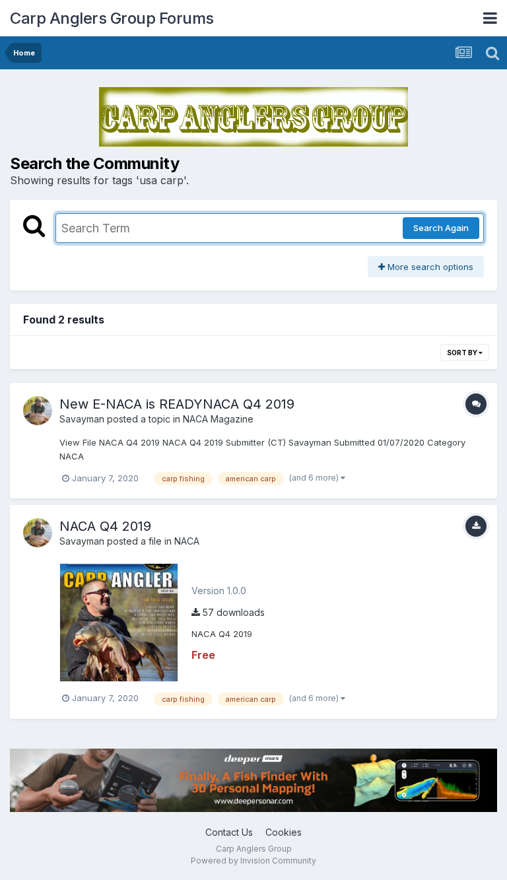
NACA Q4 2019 (105, 526)
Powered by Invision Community (253, 860)
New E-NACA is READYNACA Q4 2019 (176, 404)
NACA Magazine (218, 418)
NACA (186, 541)
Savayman (81, 418)
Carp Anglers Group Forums (112, 18)
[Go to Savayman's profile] (37, 410)
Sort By (463, 352)
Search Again (441, 227)
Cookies (283, 832)
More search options (429, 266)
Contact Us (229, 832)
